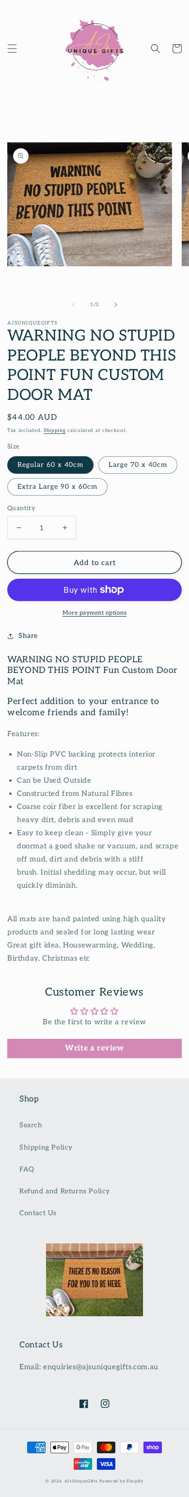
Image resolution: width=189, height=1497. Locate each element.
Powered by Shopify (121, 1481)
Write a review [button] (94, 1048)
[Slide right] (115, 304)
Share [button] (28, 636)
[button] (12, 48)
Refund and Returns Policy (64, 1191)
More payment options (94, 613)
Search (31, 1125)
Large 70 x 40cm (138, 465)
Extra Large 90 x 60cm (57, 486)
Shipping (55, 430)
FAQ (26, 1169)
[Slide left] (73, 304)
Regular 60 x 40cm (50, 465)
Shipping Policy (46, 1147)
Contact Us (38, 1213)
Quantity (21, 508)
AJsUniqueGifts (81, 1481)
